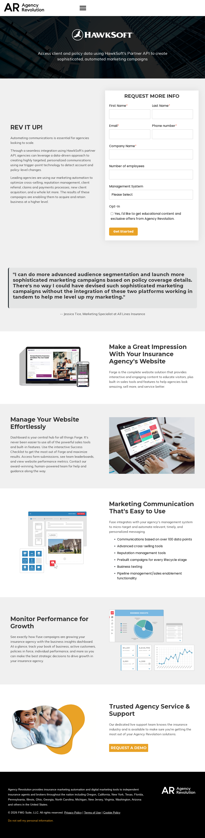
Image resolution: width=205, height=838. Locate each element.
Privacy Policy (73, 812)
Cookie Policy (111, 812)
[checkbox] (151, 216)
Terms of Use (92, 812)
